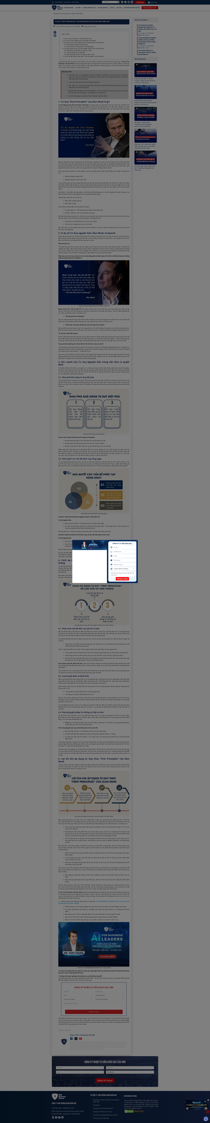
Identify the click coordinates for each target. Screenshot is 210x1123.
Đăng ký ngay (122, 579)
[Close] (136, 541)
